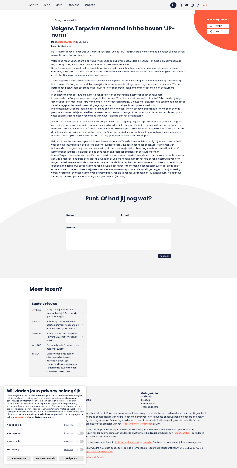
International (148, 403)
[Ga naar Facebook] (181, 5)
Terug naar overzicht (66, 20)
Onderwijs (146, 396)
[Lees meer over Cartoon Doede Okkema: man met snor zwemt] (58, 347)
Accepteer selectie (45, 458)
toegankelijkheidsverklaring (98, 451)
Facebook (133, 442)
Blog (47, 5)
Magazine (73, 5)
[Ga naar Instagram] (192, 5)
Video (59, 5)
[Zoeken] (173, 5)
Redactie (90, 5)
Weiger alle (71, 458)
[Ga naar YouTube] (187, 5)
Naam (70, 215)
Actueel (34, 5)
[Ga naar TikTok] (198, 5)
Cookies (101, 457)
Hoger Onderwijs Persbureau (137, 423)
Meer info (68, 425)
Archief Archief (66, 41)
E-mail (125, 215)
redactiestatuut (182, 433)
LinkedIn (147, 442)
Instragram (121, 442)
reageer (219, 25)
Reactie (70, 227)
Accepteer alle (19, 458)
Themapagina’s (149, 407)
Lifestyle (145, 400)
